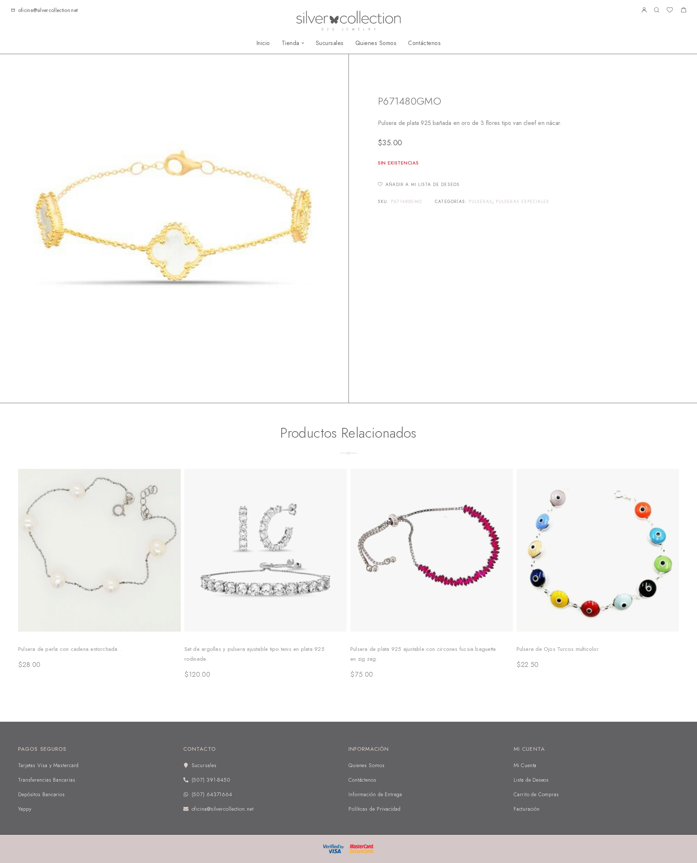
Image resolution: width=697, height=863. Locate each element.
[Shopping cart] (683, 11)
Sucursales (330, 43)
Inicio (263, 43)
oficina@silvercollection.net (48, 10)
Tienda (290, 43)
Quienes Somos (375, 43)
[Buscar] (656, 10)
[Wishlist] (670, 11)
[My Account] (644, 10)
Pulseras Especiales (420, 78)
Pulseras (480, 201)
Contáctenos (424, 43)
